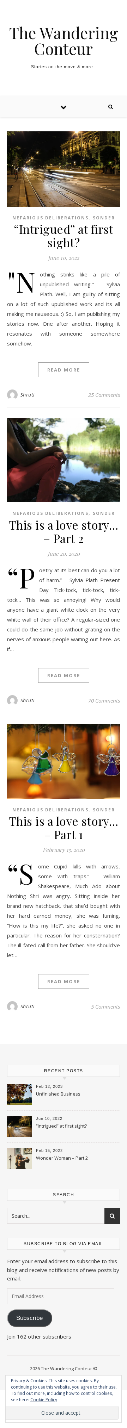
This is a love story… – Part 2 (64, 531)
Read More (63, 370)
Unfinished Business (58, 1094)
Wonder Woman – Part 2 (62, 1158)
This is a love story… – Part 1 (64, 827)
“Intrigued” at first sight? (63, 235)
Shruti (27, 394)
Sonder (104, 218)
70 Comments (104, 700)
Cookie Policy (43, 1400)
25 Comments (104, 394)
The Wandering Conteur (63, 40)
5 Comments (105, 1006)
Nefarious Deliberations (50, 218)
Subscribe (29, 1318)
